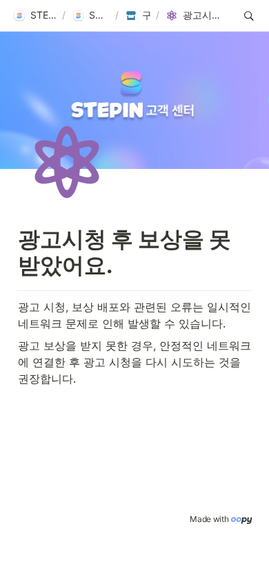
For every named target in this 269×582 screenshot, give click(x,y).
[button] (34, 16)
